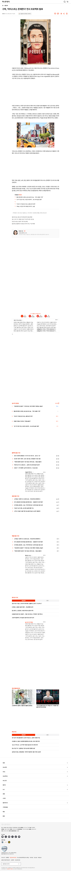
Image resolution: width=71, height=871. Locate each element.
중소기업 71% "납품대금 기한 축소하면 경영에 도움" (23, 748)
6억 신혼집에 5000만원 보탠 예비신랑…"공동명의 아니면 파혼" (28, 502)
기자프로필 (5, 807)
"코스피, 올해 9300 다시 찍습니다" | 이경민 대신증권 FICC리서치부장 (47, 706)
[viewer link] (48, 62)
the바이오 (5, 776)
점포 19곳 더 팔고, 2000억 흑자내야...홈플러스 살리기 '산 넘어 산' (27, 603)
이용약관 (31, 857)
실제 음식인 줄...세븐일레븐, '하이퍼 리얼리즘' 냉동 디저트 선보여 (26, 752)
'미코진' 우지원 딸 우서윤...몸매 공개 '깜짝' (26, 204)
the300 (5, 767)
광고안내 (35, 857)
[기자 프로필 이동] (15, 232)
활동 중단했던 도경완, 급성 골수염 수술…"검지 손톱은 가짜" (30, 197)
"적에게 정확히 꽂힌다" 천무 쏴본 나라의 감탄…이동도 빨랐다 (27, 462)
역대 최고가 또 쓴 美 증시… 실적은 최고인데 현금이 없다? (27, 465)
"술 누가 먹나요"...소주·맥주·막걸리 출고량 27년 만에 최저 (25, 745)
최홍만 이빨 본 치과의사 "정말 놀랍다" (22, 421)
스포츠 (4, 798)
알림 (4, 816)
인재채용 (7, 857)
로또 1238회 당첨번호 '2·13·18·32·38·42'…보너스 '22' (27, 455)
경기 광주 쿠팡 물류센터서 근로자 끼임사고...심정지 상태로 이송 (26, 737)
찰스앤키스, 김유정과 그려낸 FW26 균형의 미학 (22, 610)
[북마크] (67, 14)
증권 (4, 763)
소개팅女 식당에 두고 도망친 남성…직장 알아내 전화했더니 (27, 499)
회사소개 (3, 857)
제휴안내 (39, 857)
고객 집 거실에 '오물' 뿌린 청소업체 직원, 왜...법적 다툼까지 (27, 511)
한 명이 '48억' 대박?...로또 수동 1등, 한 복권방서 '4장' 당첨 (27, 458)
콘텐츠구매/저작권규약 (5, 860)
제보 (4, 811)
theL (4, 771)
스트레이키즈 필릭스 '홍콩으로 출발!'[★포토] (22, 705)
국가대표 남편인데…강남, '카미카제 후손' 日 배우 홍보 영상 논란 (28, 505)
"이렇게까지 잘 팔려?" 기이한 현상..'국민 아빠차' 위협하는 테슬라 (28, 406)
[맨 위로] (68, 865)
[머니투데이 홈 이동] (5, 825)
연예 (4, 794)
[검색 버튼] (64, 1)
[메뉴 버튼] (67, 1)
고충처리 (12, 860)
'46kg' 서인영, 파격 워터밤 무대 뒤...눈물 (26, 206)
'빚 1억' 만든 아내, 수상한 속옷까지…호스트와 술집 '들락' (29, 199)
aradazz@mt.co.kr (23, 232)
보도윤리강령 (17, 860)
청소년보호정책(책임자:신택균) (23, 857)
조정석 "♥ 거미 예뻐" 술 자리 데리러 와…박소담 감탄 (26, 468)
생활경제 (6, 5)
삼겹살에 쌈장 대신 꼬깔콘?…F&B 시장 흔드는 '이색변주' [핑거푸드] (27, 614)
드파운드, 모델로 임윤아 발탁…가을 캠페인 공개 (22, 607)
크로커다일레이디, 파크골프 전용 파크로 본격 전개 (23, 617)
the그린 (5, 780)
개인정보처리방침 (13, 857)
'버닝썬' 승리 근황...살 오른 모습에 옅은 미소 (24, 508)
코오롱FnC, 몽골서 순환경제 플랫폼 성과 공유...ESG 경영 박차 (26, 741)
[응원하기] (25, 231)
